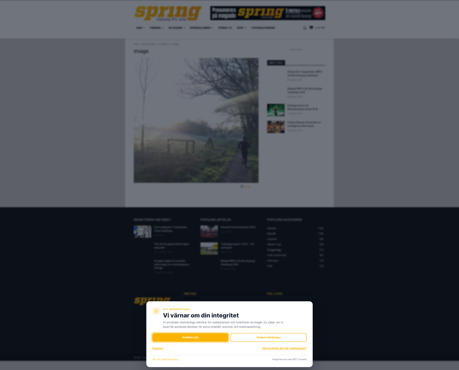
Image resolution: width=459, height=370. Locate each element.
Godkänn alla (190, 337)
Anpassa (157, 348)
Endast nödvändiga (269, 337)
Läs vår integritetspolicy (165, 359)
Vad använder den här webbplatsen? (284, 348)
